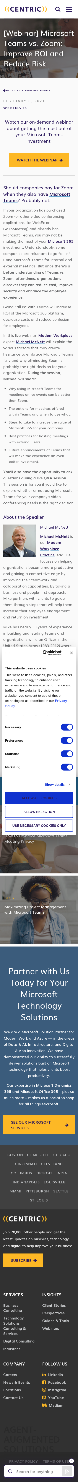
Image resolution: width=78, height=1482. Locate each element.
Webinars (15, 107)
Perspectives (53, 1312)
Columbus (21, 1172)
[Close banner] (71, 652)
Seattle (60, 1191)
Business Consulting (12, 1308)
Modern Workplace (55, 335)
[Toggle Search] (57, 9)
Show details (55, 784)
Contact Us (13, 1397)
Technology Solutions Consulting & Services (14, 1325)
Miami (15, 1191)
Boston (15, 1154)
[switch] (67, 740)
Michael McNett (30, 341)
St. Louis (39, 1200)
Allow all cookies (39, 798)
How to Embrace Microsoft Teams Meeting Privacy (36, 838)
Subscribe (21, 1260)
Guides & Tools (55, 1320)
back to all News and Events (28, 90)
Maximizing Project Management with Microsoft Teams (35, 909)
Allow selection (39, 811)
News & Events (16, 1382)
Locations (12, 1389)
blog (9, 897)
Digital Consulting (18, 1341)
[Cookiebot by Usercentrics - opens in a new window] (45, 653)
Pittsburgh (37, 1191)
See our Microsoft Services (31, 1124)
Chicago (62, 1154)
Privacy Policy (23, 1461)
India (62, 1172)
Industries (11, 1348)
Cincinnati (26, 1163)
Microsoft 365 (60, 241)
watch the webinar (37, 160)
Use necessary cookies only (39, 825)
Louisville (54, 1181)
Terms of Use (56, 1461)
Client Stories (54, 1305)
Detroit (44, 1172)
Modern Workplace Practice (50, 548)
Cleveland (52, 1163)
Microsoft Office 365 (39, 1091)
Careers (10, 1374)
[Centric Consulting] (26, 9)
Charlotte (38, 1154)
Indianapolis (26, 1181)
